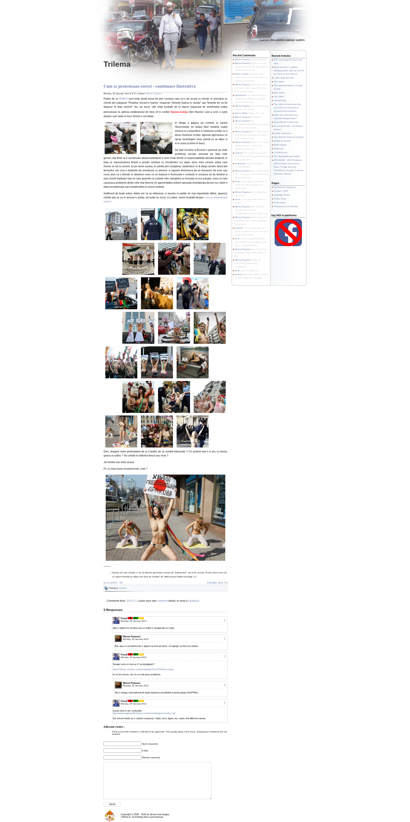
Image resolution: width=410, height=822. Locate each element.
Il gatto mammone (282, 133)
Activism (123, 588)
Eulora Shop (280, 199)
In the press (280, 202)
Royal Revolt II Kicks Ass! (286, 122)
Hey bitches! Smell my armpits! (289, 137)
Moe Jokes (279, 92)
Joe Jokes (279, 96)
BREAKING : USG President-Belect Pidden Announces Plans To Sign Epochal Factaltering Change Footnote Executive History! (288, 167)
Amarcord (278, 148)
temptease (240, 163)
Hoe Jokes (279, 81)
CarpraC (239, 153)
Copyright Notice (282, 195)
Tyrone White (241, 113)
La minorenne (280, 152)
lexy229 (239, 228)
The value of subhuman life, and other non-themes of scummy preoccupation (287, 107)
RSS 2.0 (132, 600)
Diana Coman (241, 74)
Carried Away (280, 100)
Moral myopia (280, 145)
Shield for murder (282, 141)
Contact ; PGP (281, 191)
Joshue (238, 274)
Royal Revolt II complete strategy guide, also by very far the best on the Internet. (289, 70)
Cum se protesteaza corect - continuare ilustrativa (150, 86)
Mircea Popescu (154, 93)
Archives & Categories (285, 187)
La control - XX (114, 582)
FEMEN (123, 98)
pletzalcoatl (240, 95)
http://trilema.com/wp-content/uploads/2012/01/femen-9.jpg (143, 669)
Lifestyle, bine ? (216, 582)
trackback (193, 600)
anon (237, 238)
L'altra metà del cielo (284, 78)
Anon (237, 181)
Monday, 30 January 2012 (133, 621)
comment (162, 600)
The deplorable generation (287, 156)
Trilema (117, 64)
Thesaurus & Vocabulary (286, 206)
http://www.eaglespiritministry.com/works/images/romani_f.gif (144, 713)
